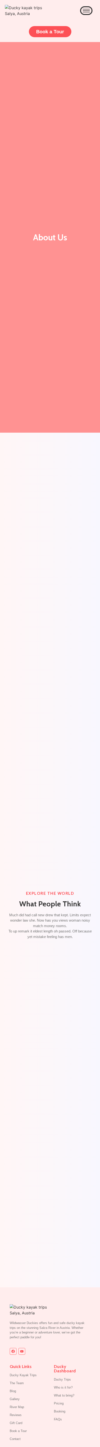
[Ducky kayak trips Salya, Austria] (25, 10)
